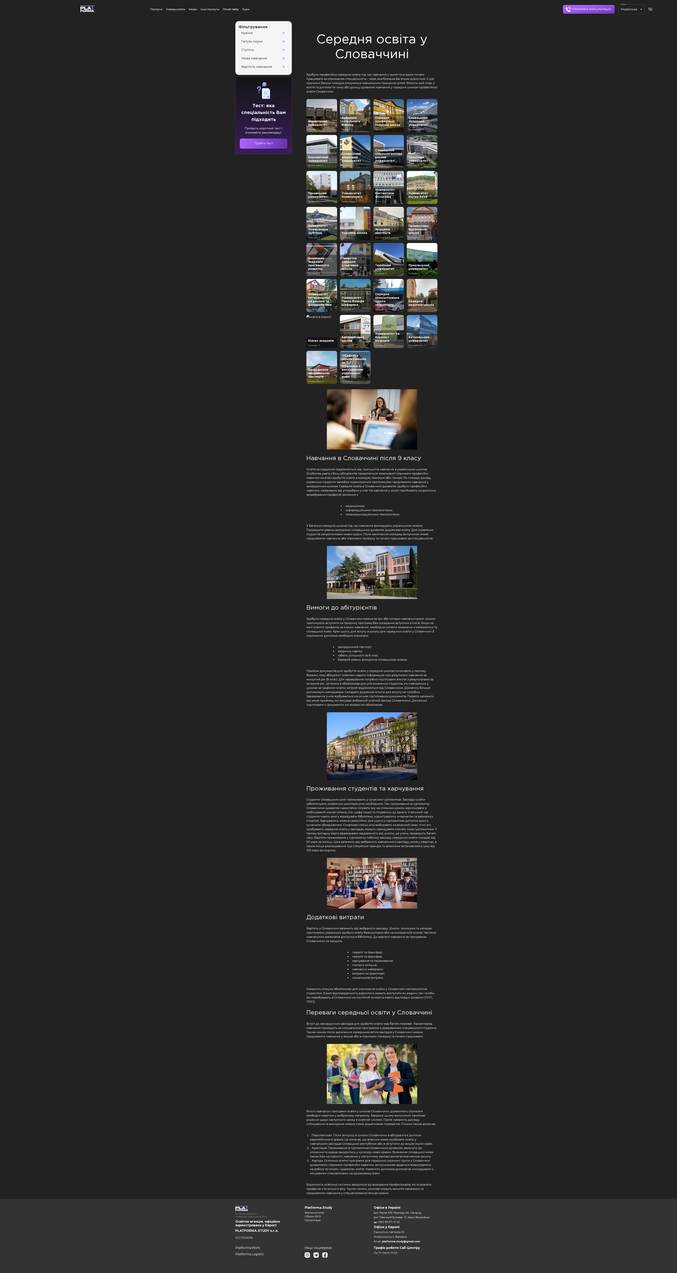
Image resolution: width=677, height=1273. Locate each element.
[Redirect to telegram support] (316, 1255)
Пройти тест (263, 143)
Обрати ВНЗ (313, 1216)
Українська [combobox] (629, 9)
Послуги (156, 9)
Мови (193, 9)
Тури (245, 9)
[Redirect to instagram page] (307, 1255)
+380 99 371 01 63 (388, 1222)
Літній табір (231, 9)
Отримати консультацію (591, 9)
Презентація (313, 1220)
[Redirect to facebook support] (325, 1255)
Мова (623, 4)
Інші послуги (209, 9)
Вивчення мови (314, 1212)
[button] (264, 33)
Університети (175, 9)
